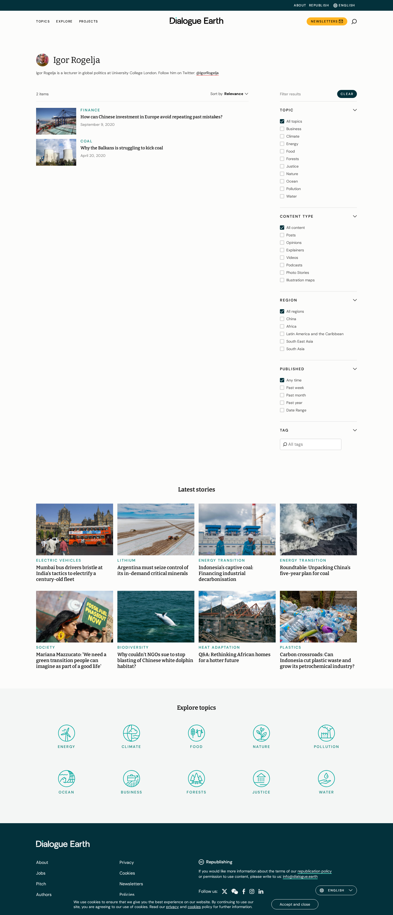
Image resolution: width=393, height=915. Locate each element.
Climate (131, 746)
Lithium (126, 560)
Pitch (41, 884)
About (300, 5)
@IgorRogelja (207, 72)
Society (45, 647)
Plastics (290, 647)
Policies (127, 894)
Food (196, 746)
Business (131, 792)
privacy (172, 906)
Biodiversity (133, 647)
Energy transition (222, 560)
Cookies (127, 873)
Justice (261, 792)
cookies (194, 906)
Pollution (326, 746)
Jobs (40, 873)
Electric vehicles (58, 560)
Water (326, 792)
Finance (90, 110)
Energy (66, 746)
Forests (196, 792)
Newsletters (324, 21)
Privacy (127, 862)
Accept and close (295, 904)
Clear (347, 94)
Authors (44, 894)
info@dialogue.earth (300, 876)
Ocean (66, 792)
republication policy (315, 871)
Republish (319, 5)
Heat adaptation (219, 647)
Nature (261, 746)
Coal (86, 141)
